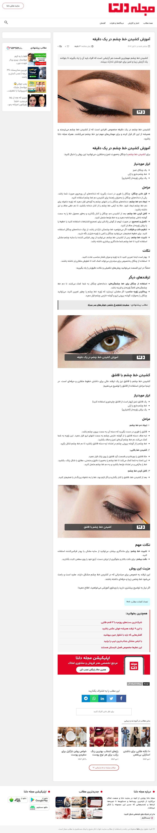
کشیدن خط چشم (137, 154)
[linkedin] (102, 698)
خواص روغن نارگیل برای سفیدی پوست (73, 753)
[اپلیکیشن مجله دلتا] (39, 800)
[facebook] (121, 698)
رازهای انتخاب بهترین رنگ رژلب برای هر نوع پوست (104, 753)
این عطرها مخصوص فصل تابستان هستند (121, 647)
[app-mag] (104, 657)
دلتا (138, 829)
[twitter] (111, 698)
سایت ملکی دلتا (13, 6)
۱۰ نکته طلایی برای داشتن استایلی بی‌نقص (136, 753)
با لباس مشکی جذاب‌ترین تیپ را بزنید (123, 641)
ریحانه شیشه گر (134, 683)
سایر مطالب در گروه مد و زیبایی (137, 721)
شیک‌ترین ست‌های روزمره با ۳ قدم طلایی (121, 622)
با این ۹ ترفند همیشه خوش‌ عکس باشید (122, 628)
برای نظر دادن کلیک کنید (104, 711)
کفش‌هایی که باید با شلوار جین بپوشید (122, 635)
